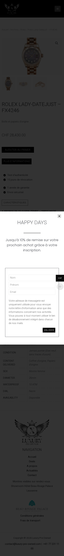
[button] (59, 216)
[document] (32, 278)
